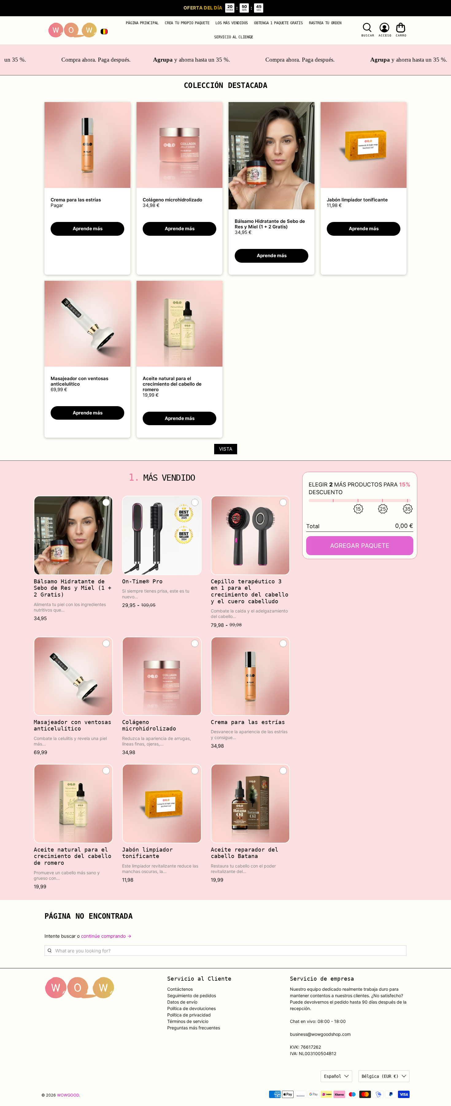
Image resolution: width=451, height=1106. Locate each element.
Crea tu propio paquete (187, 23)
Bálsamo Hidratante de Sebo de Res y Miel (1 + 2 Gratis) (270, 224)
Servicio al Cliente (233, 37)
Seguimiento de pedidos (191, 995)
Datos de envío (182, 1002)
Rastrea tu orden (325, 23)
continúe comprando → (106, 936)
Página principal (142, 23)
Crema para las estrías (76, 200)
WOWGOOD (68, 1095)
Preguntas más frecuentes (193, 1027)
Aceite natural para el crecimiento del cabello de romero (172, 384)
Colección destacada (225, 85)
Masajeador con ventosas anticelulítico (79, 381)
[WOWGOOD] (72, 30)
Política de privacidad (189, 1014)
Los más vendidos (231, 23)
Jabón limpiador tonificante (357, 200)
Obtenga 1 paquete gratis (278, 23)
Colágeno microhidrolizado (172, 200)
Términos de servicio (187, 1021)
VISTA (225, 449)
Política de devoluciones (191, 1008)
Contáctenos (180, 989)
